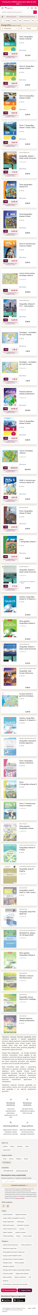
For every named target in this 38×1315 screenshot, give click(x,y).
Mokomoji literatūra (11, 16)
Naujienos (5, 1280)
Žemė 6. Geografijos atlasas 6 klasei (26, 97)
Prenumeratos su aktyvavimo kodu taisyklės (15, 1284)
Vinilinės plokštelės (8, 1236)
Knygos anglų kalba (8, 1221)
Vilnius (4, 1159)
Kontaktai (19, 1146)
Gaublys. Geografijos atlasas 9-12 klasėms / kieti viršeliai (27, 720)
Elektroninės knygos (8, 1225)
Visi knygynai (6, 1162)
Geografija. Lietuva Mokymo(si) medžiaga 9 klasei (27, 999)
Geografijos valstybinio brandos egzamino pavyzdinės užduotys (27, 743)
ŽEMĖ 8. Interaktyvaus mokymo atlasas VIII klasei (27, 482)
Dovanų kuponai (10, 1290)
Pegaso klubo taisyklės (22, 1273)
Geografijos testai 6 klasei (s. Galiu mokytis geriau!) (27, 892)
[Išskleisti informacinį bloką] (28, 8)
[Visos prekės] (2, 8)
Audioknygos (20, 1221)
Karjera (12, 1146)
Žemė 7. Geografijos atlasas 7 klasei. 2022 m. (27, 127)
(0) (23, 42)
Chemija (14, 20)
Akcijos (18, 1236)
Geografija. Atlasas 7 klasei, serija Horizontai (27, 157)
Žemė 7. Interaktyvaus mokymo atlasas (27, 804)
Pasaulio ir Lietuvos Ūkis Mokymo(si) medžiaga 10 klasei (26, 978)
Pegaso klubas (26, 1290)
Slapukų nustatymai (20, 1277)
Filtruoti (29, 28)
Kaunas (11, 1159)
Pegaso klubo (10, 56)
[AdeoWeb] (32, 1308)
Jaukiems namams (20, 1232)
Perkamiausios (7, 28)
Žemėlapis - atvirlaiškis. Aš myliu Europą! (27, 363)
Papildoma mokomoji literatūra (27, 16)
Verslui (27, 1146)
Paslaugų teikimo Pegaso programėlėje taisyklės (16, 1270)
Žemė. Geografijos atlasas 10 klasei (26, 512)
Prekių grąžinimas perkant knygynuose (14, 1252)
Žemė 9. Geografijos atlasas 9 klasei (26, 422)
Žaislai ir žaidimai (7, 1232)
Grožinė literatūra (8, 1214)
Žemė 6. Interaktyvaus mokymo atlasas (27, 245)
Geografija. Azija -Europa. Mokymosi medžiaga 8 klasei (26, 673)
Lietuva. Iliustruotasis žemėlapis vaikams (27, 274)
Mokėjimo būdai (7, 1263)
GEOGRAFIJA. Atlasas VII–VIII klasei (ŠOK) (27, 934)
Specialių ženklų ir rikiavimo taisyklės (13, 1259)
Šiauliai (26, 1159)
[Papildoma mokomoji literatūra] (3, 20)
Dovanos (21, 1229)
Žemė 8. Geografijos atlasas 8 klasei (26, 67)
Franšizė (5, 1146)
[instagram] (8, 1206)
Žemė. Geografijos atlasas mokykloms (26, 762)
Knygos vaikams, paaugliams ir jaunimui (14, 1218)
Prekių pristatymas (26, 1245)
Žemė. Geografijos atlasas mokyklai (26, 38)
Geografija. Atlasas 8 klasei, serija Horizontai (27, 571)
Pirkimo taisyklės (19, 1263)
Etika (33, 20)
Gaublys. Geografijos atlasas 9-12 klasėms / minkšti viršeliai (27, 599)
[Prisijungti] (32, 8)
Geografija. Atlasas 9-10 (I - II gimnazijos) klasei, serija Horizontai (27, 306)
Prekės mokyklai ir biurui (10, 1229)
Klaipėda (18, 1159)
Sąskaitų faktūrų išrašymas (10, 1245)
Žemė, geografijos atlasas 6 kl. (25, 186)
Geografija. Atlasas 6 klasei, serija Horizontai (27, 648)
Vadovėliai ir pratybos (23, 1225)
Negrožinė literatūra (21, 1214)
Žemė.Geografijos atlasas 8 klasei (25, 215)
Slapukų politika (7, 1277)
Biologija (8, 20)
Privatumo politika (8, 1273)
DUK (30, 1277)
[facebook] (3, 1206)
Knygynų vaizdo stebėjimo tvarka (12, 1255)
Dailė (20, 20)
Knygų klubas (6, 1150)
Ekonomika (26, 20)
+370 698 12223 (8, 1171)
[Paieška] (35, 12)
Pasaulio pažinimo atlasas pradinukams (26, 393)
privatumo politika (19, 1198)
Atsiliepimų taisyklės (8, 1266)
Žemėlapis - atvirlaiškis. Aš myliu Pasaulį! (27, 333)
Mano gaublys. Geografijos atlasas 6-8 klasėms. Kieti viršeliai (27, 955)
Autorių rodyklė (27, 1236)
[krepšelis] (35, 8)
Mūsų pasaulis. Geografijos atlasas (26, 827)
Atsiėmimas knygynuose (10, 1248)
